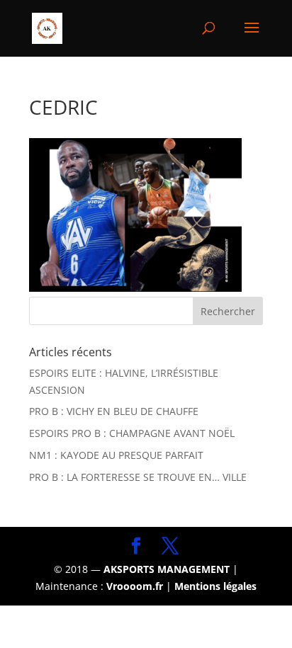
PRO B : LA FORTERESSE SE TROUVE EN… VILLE (138, 477)
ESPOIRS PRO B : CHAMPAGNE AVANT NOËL (132, 433)
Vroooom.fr (134, 586)
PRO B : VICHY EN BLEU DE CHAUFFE (113, 411)
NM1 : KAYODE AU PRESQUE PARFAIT (116, 455)
